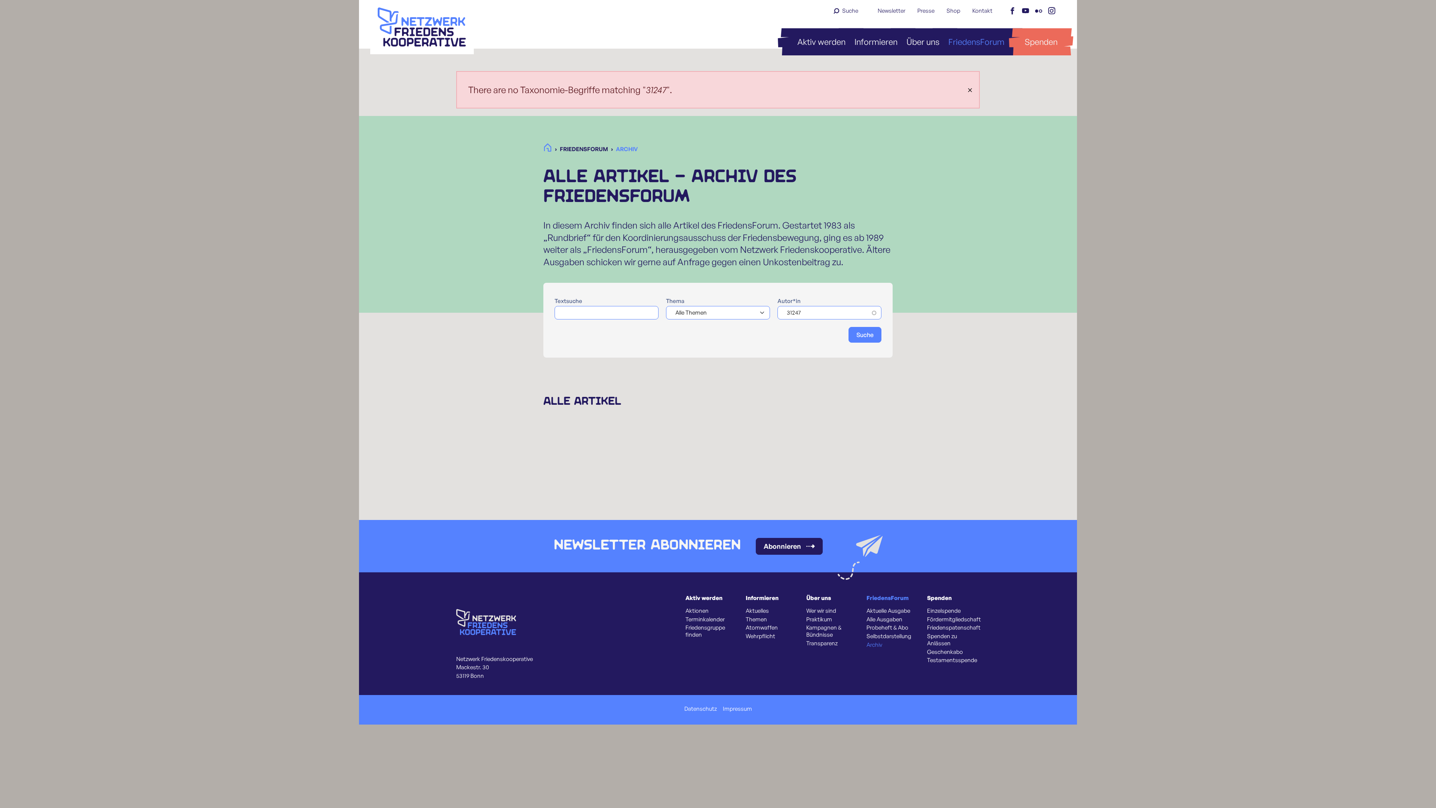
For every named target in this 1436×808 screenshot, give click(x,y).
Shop (953, 10)
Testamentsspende (952, 660)
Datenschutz (700, 709)
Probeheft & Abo (887, 627)
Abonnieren (782, 546)
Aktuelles (757, 610)
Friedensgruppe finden (705, 631)
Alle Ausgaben (884, 619)
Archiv (874, 645)
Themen (756, 619)
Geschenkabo (945, 652)
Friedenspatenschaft (954, 627)
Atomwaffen (762, 627)
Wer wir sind (821, 610)
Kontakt (982, 10)
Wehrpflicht (760, 636)
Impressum (737, 709)
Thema (675, 301)
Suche (850, 10)
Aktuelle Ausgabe (888, 610)
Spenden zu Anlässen (942, 640)
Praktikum (819, 619)
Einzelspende (944, 610)
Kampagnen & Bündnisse (823, 631)
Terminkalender (705, 619)
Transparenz (822, 643)
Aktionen (697, 610)
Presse (926, 10)
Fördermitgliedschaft (954, 619)
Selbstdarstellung (888, 636)
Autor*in (789, 301)
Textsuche (568, 301)
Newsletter (891, 10)
